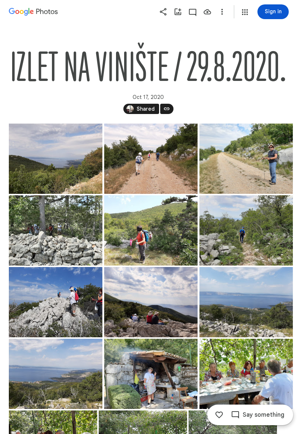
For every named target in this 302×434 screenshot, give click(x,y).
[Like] (219, 415)
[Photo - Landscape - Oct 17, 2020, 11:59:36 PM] (151, 374)
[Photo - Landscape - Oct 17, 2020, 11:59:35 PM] (55, 159)
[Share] (163, 11)
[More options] (222, 11)
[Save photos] (207, 11)
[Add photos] (178, 11)
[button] (245, 12)
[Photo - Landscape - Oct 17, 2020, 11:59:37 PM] (151, 159)
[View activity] (192, 11)
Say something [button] (263, 415)
